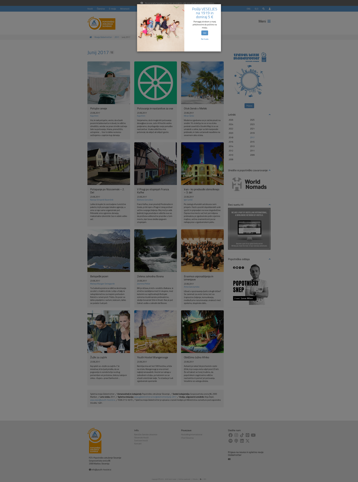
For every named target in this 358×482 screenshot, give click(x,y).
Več (204, 32)
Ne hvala (204, 38)
